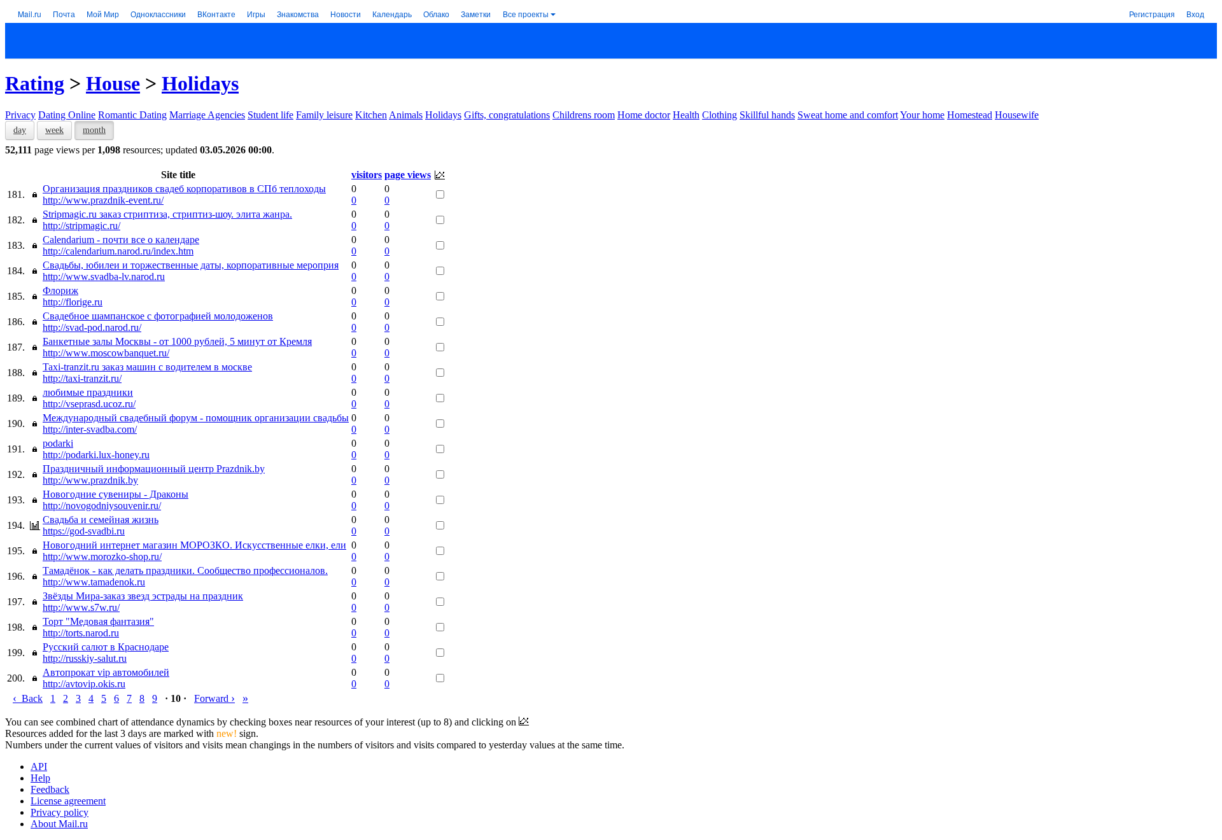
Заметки (476, 13)
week (54, 130)
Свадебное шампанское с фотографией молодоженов (158, 316)
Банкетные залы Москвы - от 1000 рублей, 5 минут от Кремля (177, 341)
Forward (214, 698)
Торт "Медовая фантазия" (98, 621)
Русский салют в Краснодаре (106, 646)
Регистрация (1152, 13)
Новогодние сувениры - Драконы (115, 494)
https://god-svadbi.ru (84, 531)
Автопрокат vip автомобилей (106, 672)
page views (407, 174)
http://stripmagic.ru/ (81, 225)
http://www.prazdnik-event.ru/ (103, 200)
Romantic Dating (132, 114)
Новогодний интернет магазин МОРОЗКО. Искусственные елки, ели (194, 545)
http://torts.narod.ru (81, 632)
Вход (1195, 13)
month (94, 130)
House (113, 83)
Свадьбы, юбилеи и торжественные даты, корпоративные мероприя (191, 265)
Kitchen (371, 114)
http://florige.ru (72, 302)
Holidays (200, 83)
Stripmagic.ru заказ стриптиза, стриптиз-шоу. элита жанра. (167, 214)
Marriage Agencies (207, 114)
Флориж (60, 290)
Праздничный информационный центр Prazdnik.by (154, 468)
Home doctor (643, 114)
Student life (270, 114)
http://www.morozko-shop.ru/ (102, 556)
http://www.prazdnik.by (90, 480)
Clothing (719, 114)
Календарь (392, 13)
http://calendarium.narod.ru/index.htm (118, 251)
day (19, 130)
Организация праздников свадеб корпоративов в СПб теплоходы (184, 188)
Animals (406, 114)
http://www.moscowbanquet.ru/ (106, 352)
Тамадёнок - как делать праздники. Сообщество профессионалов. (185, 570)
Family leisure (324, 114)
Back (28, 698)
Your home (922, 114)
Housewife (1017, 114)
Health (686, 114)
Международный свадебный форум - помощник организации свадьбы (196, 417)
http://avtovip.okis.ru (84, 683)
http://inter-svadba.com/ (90, 429)
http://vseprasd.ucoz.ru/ (89, 403)
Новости (345, 13)
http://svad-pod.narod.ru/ (92, 327)
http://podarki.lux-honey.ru (96, 454)
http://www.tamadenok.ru (94, 582)
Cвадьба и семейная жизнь (100, 519)
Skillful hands (767, 114)
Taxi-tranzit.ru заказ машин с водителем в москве (147, 366)
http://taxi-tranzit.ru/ (82, 378)
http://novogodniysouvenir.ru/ (102, 505)
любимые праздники (88, 392)
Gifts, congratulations (507, 114)
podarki (58, 443)
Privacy (20, 114)
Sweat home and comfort (847, 114)
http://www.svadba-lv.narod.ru (104, 276)
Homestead (969, 114)
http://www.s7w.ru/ (81, 607)
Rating (34, 83)
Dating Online (66, 114)
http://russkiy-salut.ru (85, 658)
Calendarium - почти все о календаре (121, 239)
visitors (366, 174)
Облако (436, 13)
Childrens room (583, 114)
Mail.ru (29, 13)
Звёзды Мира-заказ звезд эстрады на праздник (143, 596)
